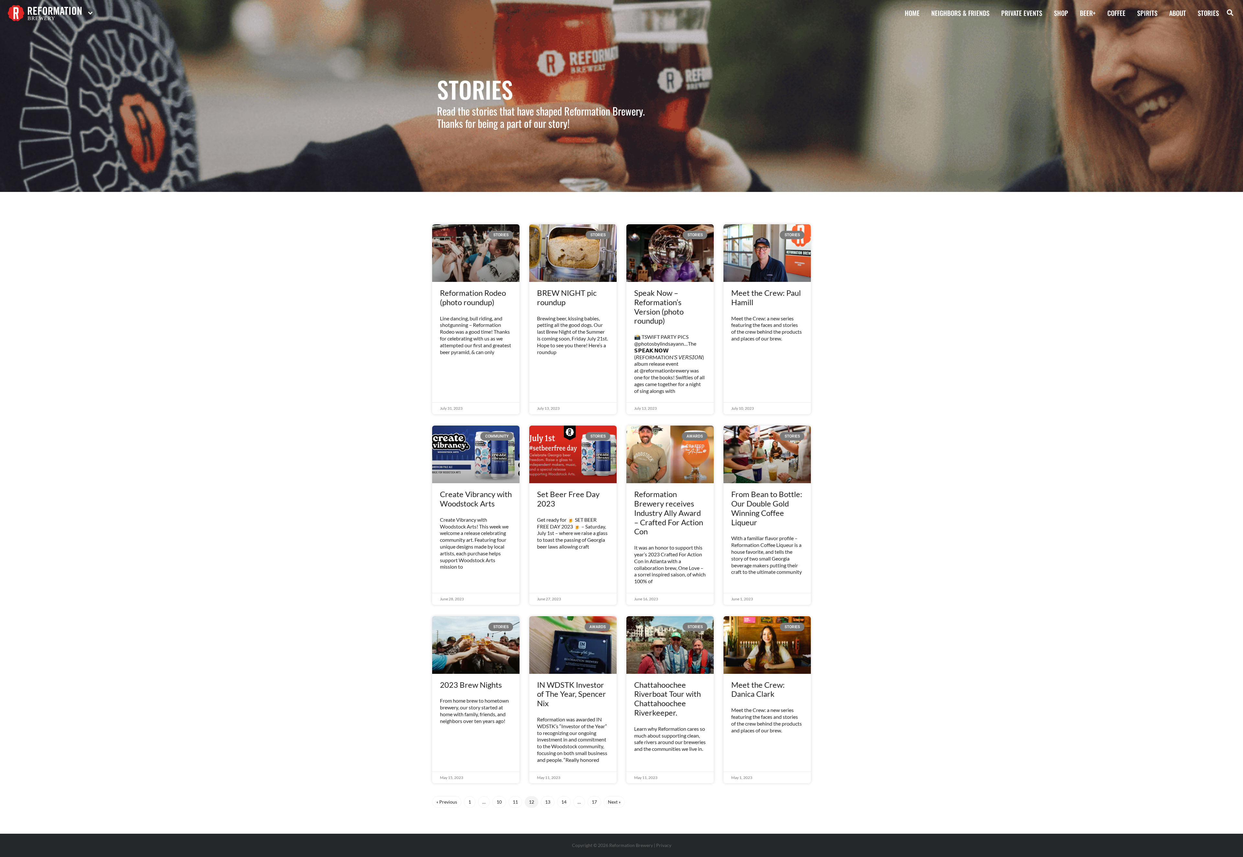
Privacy (663, 845)
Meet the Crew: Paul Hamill (766, 297)
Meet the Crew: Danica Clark (758, 689)
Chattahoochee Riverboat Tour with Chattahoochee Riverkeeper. (667, 698)
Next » (614, 802)
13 (549, 800)
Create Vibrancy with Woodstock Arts (476, 498)
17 (596, 800)
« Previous (446, 802)
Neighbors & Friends (960, 13)
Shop (1061, 13)
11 (517, 800)
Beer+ (1088, 13)
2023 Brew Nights (471, 684)
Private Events (1021, 13)
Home (912, 13)
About (1177, 13)
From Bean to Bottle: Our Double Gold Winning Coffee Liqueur (766, 508)
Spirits (1147, 13)
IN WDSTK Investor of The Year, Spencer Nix (571, 694)
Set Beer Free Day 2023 (568, 498)
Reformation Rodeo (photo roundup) (473, 297)
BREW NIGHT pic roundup (567, 297)
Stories (1208, 13)
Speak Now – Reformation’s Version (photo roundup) (659, 306)
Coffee (1116, 13)
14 (566, 800)
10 (501, 800)
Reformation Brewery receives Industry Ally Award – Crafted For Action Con (668, 512)
